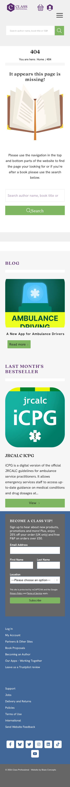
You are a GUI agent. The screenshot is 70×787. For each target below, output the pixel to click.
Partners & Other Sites (19, 641)
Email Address (19, 545)
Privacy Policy (16, 593)
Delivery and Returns (18, 701)
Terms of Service (34, 593)
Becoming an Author (17, 654)
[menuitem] (58, 15)
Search (37, 210)
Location (15, 574)
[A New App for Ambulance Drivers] (35, 303)
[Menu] (58, 15)
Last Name (43, 559)
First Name (16, 559)
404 (35, 51)
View (33, 503)
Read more (17, 344)
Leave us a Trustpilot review (22, 667)
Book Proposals (15, 648)
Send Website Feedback (20, 727)
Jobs (8, 695)
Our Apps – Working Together (23, 661)
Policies (10, 708)
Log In (9, 629)
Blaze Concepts (49, 769)
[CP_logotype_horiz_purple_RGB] (17, 7)
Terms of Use (13, 714)
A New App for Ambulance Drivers (35, 334)
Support (10, 688)
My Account (12, 635)
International (13, 720)
